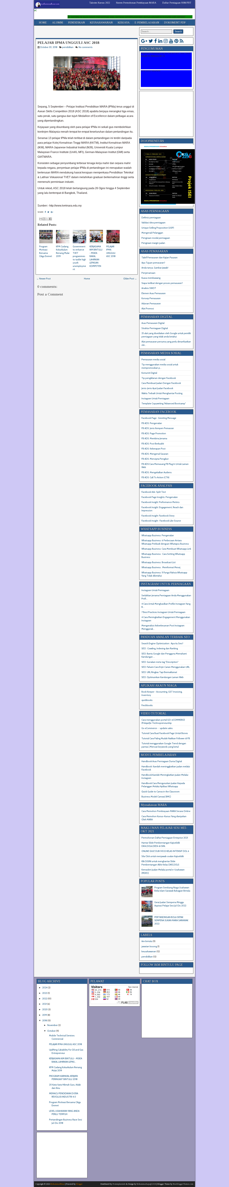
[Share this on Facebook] (45, 212)
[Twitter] (151, 41)
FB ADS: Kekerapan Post (153, 448)
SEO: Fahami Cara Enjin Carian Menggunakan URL (165, 667)
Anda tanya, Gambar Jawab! (154, 267)
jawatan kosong (149, 946)
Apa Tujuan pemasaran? (153, 262)
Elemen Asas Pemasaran (153, 293)
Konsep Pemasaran (151, 298)
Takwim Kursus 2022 (99, 3)
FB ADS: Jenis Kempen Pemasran (157, 428)
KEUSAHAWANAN (101, 22)
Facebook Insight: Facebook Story (158, 515)
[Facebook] (155, 41)
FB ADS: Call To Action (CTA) (155, 477)
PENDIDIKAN (76, 22)
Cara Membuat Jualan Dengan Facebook (161, 383)
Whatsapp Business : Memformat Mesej (160, 567)
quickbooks (147, 700)
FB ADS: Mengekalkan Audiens (156, 472)
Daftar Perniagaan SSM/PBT (176, 3)
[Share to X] (47, 219)
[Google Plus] (144, 41)
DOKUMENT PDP (175, 22)
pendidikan (67, 47)
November (52, 1025)
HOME (43, 22)
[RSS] (181, 41)
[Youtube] (171, 41)
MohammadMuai (57, 1184)
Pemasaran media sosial (153, 359)
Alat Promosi (147, 308)
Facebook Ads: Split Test (153, 492)
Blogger (79, 1184)
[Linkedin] (160, 41)
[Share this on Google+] (52, 212)
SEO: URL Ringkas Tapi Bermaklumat (159, 672)
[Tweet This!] (48, 212)
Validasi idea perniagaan (153, 222)
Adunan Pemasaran (151, 303)
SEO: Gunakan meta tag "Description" (159, 662)
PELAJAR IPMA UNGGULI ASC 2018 (68, 42)
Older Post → (130, 278)
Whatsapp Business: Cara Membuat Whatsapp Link (166, 548)
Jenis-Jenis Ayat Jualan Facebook (157, 388)
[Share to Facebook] (50, 219)
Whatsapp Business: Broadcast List (158, 562)
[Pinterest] (176, 41)
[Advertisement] (75, 32)
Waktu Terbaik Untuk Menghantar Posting (161, 393)
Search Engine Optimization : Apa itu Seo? (162, 643)
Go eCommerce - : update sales (157, 728)
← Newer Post (44, 278)
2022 (44, 998)
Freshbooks (147, 705)
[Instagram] (166, 41)
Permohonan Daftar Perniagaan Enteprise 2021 (164, 837)
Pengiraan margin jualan (153, 243)
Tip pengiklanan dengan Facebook (158, 378)
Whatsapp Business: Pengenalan (157, 535)
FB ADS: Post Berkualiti (152, 443)
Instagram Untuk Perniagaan (155, 398)
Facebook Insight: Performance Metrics (160, 502)
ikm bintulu (146, 941)
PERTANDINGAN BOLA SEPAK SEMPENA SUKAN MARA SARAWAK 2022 (171, 920)
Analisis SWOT (148, 288)
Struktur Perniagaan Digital (154, 328)
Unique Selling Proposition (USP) (157, 227)
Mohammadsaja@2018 (146, 1184)
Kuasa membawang (150, 278)
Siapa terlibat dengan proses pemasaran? (162, 283)
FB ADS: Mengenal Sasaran (154, 453)
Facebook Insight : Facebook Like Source (161, 520)
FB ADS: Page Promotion (153, 433)
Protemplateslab (119, 1184)
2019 (44, 1015)
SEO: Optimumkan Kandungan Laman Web (162, 677)
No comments (86, 47)
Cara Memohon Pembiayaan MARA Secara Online (165, 811)
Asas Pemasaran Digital (152, 323)
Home (87, 278)
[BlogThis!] (44, 219)
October (51, 1030)
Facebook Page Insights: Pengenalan (159, 497)
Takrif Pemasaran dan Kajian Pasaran (159, 257)
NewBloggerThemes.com (183, 1184)
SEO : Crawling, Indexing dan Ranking (159, 648)
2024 (44, 987)
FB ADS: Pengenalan (151, 423)
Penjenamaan (148, 273)
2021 (44, 1004)
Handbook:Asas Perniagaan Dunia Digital (161, 761)
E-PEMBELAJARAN (147, 22)
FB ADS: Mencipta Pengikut (154, 458)
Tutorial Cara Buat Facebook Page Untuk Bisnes (164, 733)
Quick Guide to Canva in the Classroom (160, 791)
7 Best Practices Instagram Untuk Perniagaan (163, 612)
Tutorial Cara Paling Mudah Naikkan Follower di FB (165, 738)
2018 (44, 1020)
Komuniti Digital (149, 373)
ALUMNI (57, 22)
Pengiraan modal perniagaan (155, 238)
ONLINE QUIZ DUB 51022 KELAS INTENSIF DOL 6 (165, 851)
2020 (45, 1009)
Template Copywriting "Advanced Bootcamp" (163, 403)
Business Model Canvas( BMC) (156, 796)
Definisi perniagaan (151, 217)
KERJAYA (124, 22)
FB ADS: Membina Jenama (154, 438)
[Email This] (40, 219)
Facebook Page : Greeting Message (158, 418)
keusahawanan (148, 951)
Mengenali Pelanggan (152, 232)
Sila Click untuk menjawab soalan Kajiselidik (162, 856)
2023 (44, 993)
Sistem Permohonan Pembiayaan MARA (136, 3)
